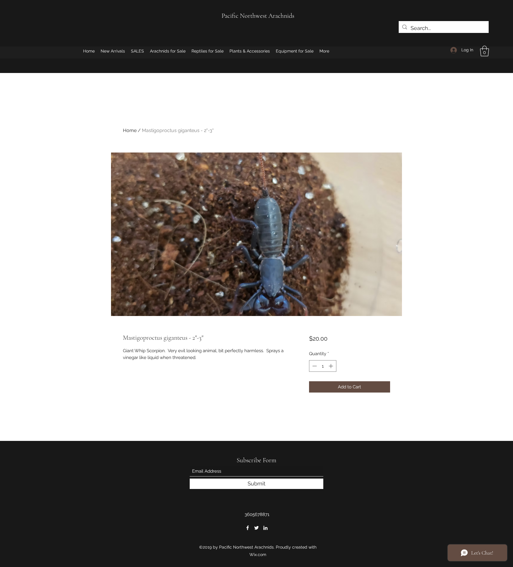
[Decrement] (314, 365)
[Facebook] (248, 528)
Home (130, 130)
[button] (484, 51)
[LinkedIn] (265, 528)
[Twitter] (256, 528)
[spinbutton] (322, 365)
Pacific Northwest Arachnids (257, 16)
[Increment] (331, 365)
